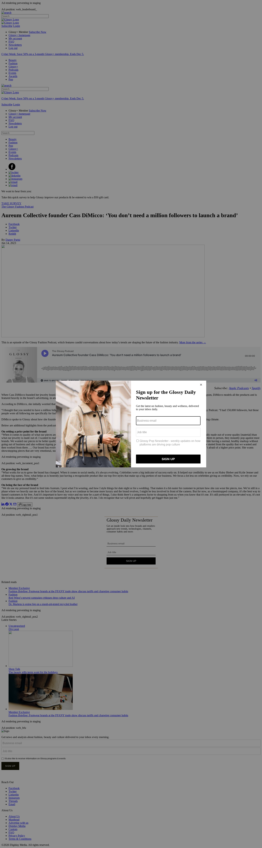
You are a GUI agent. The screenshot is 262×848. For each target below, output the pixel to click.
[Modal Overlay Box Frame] (131, 424)
